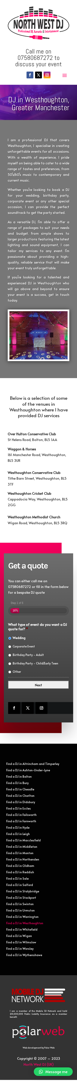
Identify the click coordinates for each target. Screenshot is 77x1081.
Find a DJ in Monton (19, 853)
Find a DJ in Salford (19, 885)
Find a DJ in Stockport (21, 898)
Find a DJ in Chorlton (20, 796)
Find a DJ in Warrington (22, 917)
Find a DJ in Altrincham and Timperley (32, 764)
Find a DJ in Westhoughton (24, 923)
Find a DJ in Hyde (18, 827)
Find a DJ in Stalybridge (22, 891)
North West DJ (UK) (39, 1064)
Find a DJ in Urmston (20, 910)
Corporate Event (24, 646)
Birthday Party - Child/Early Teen (35, 663)
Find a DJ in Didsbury (20, 802)
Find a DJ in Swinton (20, 904)
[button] (53, 1071)
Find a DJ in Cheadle (20, 789)
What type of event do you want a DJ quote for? (37, 626)
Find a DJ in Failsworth (21, 815)
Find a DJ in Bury (17, 783)
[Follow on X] (38, 75)
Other (17, 672)
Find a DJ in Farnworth (21, 821)
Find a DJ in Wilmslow (21, 942)
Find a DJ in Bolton (19, 777)
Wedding (19, 638)
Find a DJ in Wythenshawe (24, 955)
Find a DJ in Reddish (20, 872)
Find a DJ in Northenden (22, 859)
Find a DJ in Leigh (18, 834)
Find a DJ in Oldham (20, 866)
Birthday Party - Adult (28, 655)
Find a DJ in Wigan (19, 936)
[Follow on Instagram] (47, 75)
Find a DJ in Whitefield (21, 929)
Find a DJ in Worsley (20, 949)
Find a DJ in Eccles (18, 808)
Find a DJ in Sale (17, 878)
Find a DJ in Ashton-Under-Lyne (28, 770)
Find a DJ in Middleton (21, 847)
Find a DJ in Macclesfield (23, 840)
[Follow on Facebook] (30, 75)
